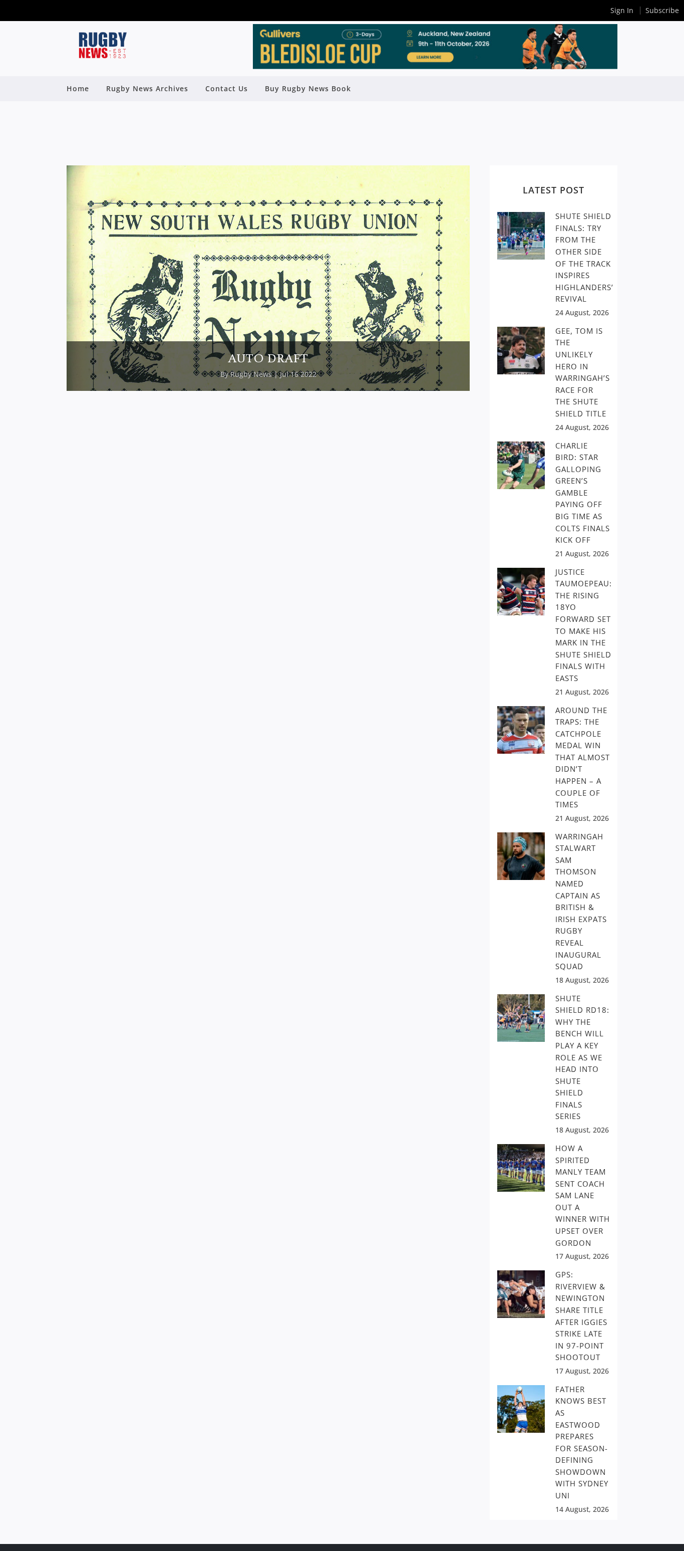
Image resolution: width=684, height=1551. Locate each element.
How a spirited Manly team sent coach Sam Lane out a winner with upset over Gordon (582, 1195)
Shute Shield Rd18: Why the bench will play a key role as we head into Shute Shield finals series (582, 1057)
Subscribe (662, 10)
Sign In (621, 10)
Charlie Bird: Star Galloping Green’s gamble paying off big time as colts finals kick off (582, 492)
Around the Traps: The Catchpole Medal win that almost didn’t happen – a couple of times (582, 757)
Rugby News (251, 374)
